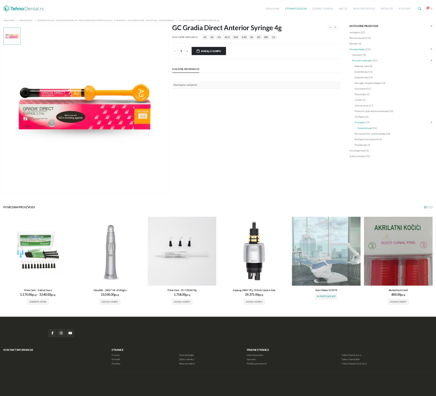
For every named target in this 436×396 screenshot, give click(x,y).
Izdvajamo (354, 32)
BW (266, 37)
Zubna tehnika (322, 8)
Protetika (360, 122)
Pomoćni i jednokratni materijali (371, 111)
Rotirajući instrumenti (366, 139)
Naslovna (272, 8)
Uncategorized (357, 150)
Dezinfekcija (361, 71)
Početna (116, 363)
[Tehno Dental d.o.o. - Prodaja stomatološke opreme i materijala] (24, 8)
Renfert (353, 43)
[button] (425, 207)
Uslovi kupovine (255, 355)
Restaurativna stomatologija (370, 133)
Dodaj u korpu (211, 51)
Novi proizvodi (364, 8)
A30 (244, 37)
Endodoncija (361, 77)
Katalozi (387, 8)
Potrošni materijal (361, 60)
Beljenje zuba (362, 66)
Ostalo (358, 99)
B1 (252, 37)
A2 (212, 37)
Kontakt (405, 8)
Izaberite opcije (37, 301)
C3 (273, 37)
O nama (116, 355)
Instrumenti (361, 88)
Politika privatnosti (257, 363)
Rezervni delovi (187, 363)
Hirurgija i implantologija (367, 83)
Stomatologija (296, 8)
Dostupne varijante (185, 37)
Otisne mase (362, 105)
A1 (205, 37)
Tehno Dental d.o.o (351, 355)
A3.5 (227, 37)
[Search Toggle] (419, 8)
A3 (219, 37)
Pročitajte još (328, 296)
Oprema (356, 54)
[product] (37, 251)
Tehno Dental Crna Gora (354, 363)
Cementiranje (364, 128)
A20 (236, 37)
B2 (258, 37)
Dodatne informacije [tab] (185, 69)
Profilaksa (360, 116)
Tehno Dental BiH (350, 359)
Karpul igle (360, 94)
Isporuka (251, 359)
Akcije (343, 8)
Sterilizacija (361, 144)
